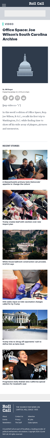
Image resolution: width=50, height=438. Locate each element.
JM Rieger (9, 89)
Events (5, 419)
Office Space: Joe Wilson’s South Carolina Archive (25, 34)
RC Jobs (30, 419)
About (5, 416)
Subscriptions (33, 423)
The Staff (18, 423)
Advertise (31, 416)
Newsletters (7, 423)
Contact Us (19, 416)
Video (9, 24)
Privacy (17, 419)
